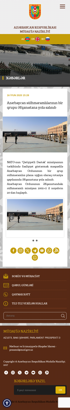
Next (58, 217)
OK (60, 390)
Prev (11, 217)
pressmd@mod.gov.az (21, 349)
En (33, 38)
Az (23, 38)
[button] (7, 403)
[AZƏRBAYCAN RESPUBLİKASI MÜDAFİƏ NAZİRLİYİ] (35, 14)
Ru (43, 38)
